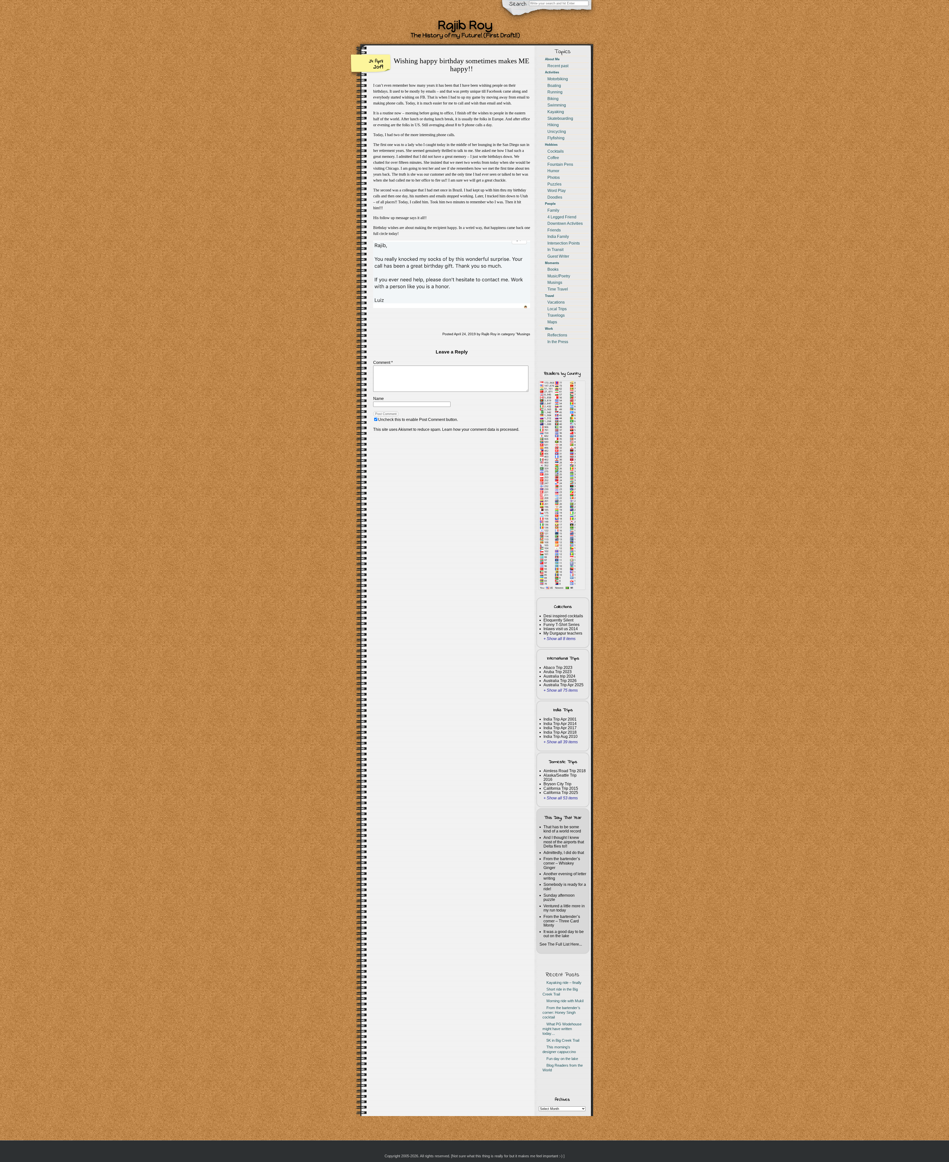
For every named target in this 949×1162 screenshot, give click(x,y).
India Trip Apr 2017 (560, 728)
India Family (558, 236)
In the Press (557, 342)
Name (378, 398)
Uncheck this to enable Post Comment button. (418, 419)
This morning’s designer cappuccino (559, 1049)
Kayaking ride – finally (563, 983)
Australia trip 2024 (559, 676)
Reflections (557, 335)
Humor (553, 171)
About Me (552, 59)
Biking (553, 99)
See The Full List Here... (560, 944)
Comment (383, 362)
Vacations (556, 302)
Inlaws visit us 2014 (560, 629)
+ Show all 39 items (560, 742)
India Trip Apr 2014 (560, 724)
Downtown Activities (565, 223)
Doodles (554, 197)
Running (554, 92)
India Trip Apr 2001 (560, 719)
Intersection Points (563, 243)
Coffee (553, 158)
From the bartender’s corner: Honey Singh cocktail (561, 1012)
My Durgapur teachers (562, 633)
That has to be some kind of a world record (562, 829)
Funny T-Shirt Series (561, 624)
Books (553, 269)
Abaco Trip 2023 (557, 667)
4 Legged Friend (561, 217)
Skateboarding (560, 118)
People (550, 204)
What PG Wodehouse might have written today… (562, 1029)
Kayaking (555, 112)
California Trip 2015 (560, 788)
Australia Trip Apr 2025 (563, 685)
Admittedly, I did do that (563, 853)
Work (549, 329)
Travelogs (556, 315)
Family (553, 210)
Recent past (557, 66)
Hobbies (551, 144)
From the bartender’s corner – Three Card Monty (561, 920)
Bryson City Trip (557, 784)
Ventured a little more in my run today (564, 908)
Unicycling (556, 131)
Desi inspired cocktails (563, 616)
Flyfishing (555, 138)
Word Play (556, 190)
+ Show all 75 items (560, 690)
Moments (552, 263)
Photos (553, 177)
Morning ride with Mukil (563, 1001)
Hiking (553, 125)
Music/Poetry (558, 276)
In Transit (555, 250)
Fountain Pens (560, 164)
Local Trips (557, 309)
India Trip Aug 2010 (560, 736)
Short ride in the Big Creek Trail (560, 991)
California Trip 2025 (560, 792)
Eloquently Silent (558, 620)
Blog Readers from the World (562, 1067)
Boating (554, 85)
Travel (549, 296)
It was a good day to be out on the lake (563, 934)
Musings (523, 334)
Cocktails (555, 151)
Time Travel (557, 289)
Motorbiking (557, 79)
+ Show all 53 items (560, 798)
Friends (554, 230)
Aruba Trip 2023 (557, 672)
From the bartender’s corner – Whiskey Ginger (561, 863)
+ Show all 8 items (559, 639)
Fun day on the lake (561, 1059)
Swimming (556, 105)
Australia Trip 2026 (560, 681)
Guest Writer (558, 256)
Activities (552, 72)
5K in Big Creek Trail (561, 1040)
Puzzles (554, 184)
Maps (552, 322)
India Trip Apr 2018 (560, 732)
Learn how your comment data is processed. (480, 429)
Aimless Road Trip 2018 (564, 771)
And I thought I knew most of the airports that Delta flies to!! (563, 841)
